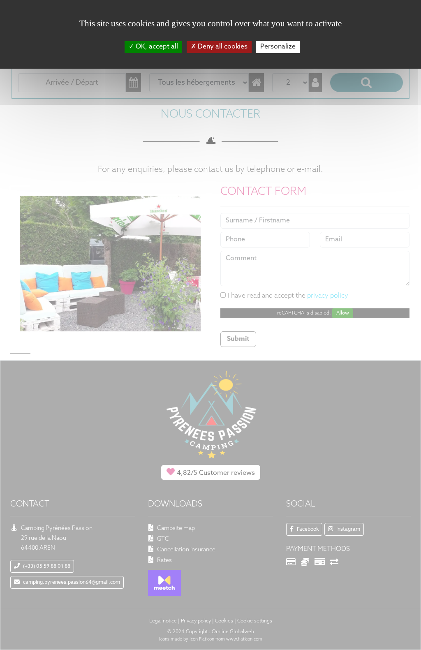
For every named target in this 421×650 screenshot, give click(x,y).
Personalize (278, 47)
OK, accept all (156, 47)
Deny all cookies (222, 47)
